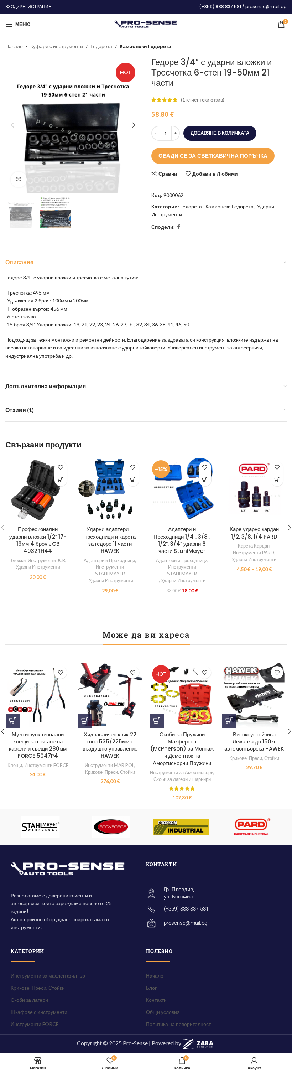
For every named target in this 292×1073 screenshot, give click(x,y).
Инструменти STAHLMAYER (110, 570)
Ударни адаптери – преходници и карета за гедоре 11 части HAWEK (110, 540)
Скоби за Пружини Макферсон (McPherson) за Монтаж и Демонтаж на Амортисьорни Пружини (182, 749)
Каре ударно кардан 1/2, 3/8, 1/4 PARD (254, 532)
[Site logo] (146, 24)
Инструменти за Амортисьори (181, 772)
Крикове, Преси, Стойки (110, 772)
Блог (151, 988)
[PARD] (251, 827)
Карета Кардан (254, 546)
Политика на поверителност (178, 1024)
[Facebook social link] (178, 227)
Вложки (17, 560)
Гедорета (101, 46)
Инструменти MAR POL (109, 765)
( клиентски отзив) (202, 100)
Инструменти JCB (46, 560)
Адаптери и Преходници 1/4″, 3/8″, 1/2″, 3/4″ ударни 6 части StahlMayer (181, 540)
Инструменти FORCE (46, 765)
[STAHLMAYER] (40, 827)
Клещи (14, 765)
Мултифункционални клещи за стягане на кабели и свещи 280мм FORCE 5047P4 (38, 745)
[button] (60, 480)
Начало (14, 46)
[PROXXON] (181, 827)
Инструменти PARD (253, 552)
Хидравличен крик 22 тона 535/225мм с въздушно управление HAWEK (110, 745)
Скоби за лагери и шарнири (182, 779)
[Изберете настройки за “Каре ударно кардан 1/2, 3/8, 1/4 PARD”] (277, 480)
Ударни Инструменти (38, 567)
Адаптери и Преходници (109, 560)
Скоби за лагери (29, 1000)
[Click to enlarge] (19, 180)
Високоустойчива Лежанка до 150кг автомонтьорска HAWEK (254, 742)
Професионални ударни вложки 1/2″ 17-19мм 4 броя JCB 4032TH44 (37, 540)
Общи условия (163, 1012)
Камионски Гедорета (145, 46)
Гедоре (13, 277)
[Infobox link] (243, 7)
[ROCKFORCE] (110, 827)
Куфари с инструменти (56, 46)
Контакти (156, 1000)
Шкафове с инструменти (39, 1012)
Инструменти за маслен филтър (48, 976)
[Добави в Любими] (60, 467)
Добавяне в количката (220, 133)
